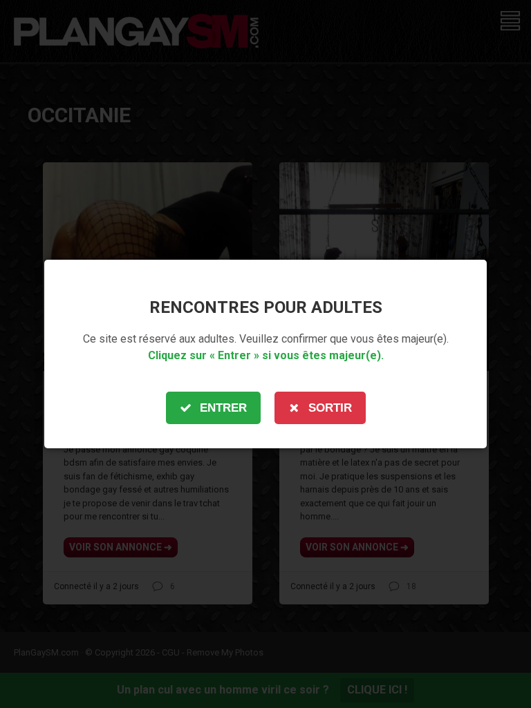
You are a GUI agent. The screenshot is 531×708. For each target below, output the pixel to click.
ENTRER (223, 407)
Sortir (330, 407)
